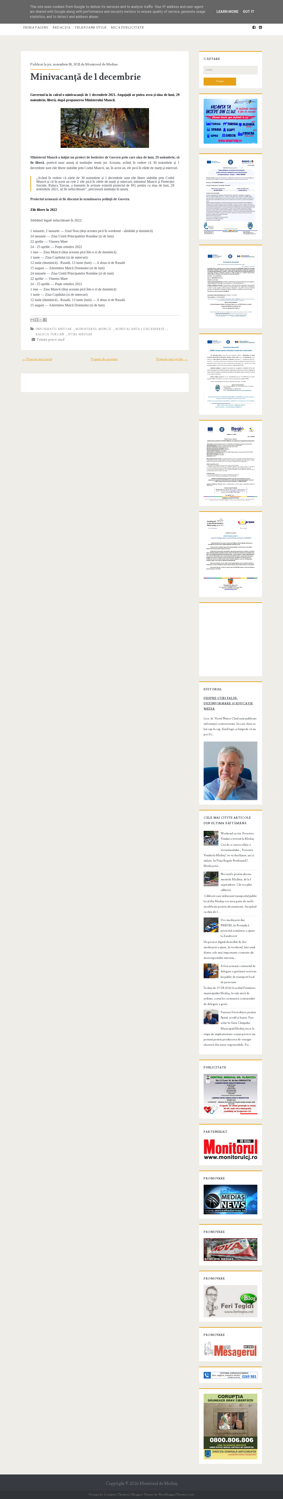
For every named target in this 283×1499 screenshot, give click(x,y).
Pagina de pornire (104, 359)
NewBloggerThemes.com (176, 1494)
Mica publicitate (127, 27)
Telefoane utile (91, 27)
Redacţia (61, 27)
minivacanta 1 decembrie (139, 329)
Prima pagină (35, 27)
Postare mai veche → (171, 359)
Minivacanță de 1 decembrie (85, 77)
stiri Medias (80, 334)
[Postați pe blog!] (36, 320)
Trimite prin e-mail (50, 339)
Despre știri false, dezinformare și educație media (228, 703)
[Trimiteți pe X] (40, 320)
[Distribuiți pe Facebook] (45, 320)
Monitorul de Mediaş (159, 1483)
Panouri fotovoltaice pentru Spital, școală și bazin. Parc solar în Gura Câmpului (238, 1018)
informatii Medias (54, 329)
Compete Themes (116, 1494)
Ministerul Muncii (93, 329)
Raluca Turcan (50, 334)
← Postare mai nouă (37, 359)
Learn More (227, 12)
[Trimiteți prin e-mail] (32, 320)
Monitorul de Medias (101, 64)
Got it (248, 12)
